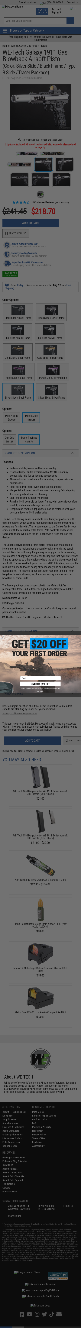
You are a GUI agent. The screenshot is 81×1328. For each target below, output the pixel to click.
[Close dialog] (2, 637)
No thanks (40, 691)
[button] (40, 685)
